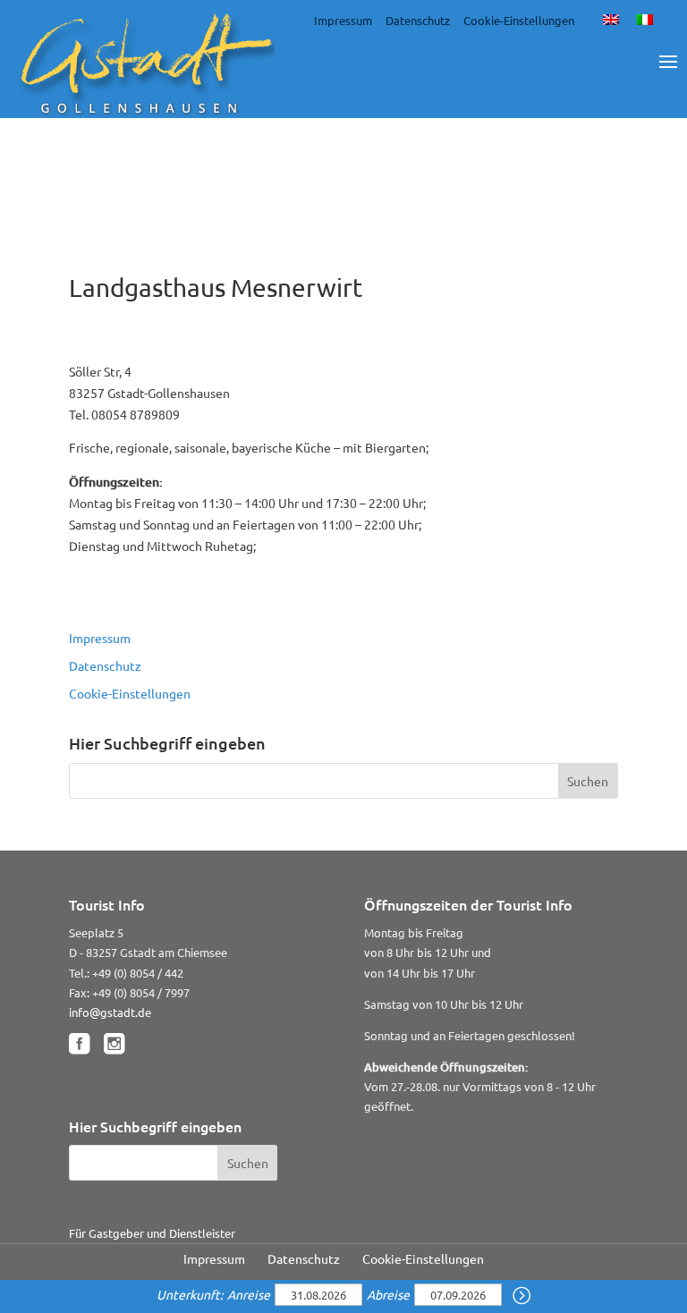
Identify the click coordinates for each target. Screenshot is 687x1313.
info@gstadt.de (110, 1012)
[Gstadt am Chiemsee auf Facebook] (79, 1044)
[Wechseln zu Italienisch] (645, 18)
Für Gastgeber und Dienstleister (152, 1233)
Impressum (343, 20)
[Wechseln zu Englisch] (611, 18)
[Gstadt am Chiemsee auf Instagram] (114, 1044)
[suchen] (521, 1296)
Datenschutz (418, 20)
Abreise (389, 1294)
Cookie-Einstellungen (518, 20)
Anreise (250, 1294)
